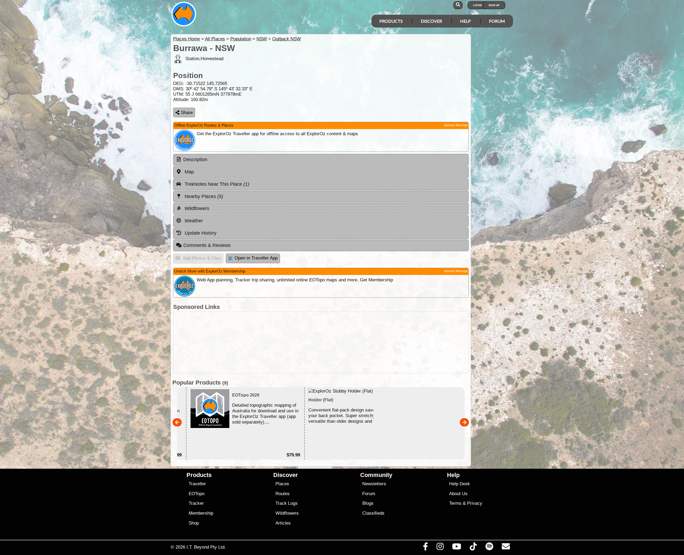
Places (282, 483)
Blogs (368, 503)
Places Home (186, 38)
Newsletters (374, 483)
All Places (215, 38)
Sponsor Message (456, 125)
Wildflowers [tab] (196, 208)
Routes (282, 493)
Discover (431, 21)
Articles (283, 523)
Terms (455, 503)
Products (391, 21)
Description (195, 159)
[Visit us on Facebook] (425, 547)
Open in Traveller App (256, 258)
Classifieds (373, 513)
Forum (497, 21)
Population (240, 38)
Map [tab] (188, 171)
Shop (194, 523)
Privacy (474, 503)
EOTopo (196, 493)
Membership (201, 513)
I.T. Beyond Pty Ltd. (206, 547)
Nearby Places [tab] (203, 196)
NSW (261, 38)
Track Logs (286, 503)
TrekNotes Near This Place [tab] (216, 184)
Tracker (196, 503)
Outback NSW (286, 38)
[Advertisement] (347, 342)
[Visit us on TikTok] (473, 547)
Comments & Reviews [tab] (207, 245)
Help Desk (459, 483)
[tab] (321, 160)
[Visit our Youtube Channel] (456, 547)
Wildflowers (287, 513)
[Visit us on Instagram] (439, 547)
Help (465, 21)
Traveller (197, 483)
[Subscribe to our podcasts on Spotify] (489, 547)
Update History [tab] (199, 233)
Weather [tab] (193, 220)
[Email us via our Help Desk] (506, 547)
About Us (458, 493)
